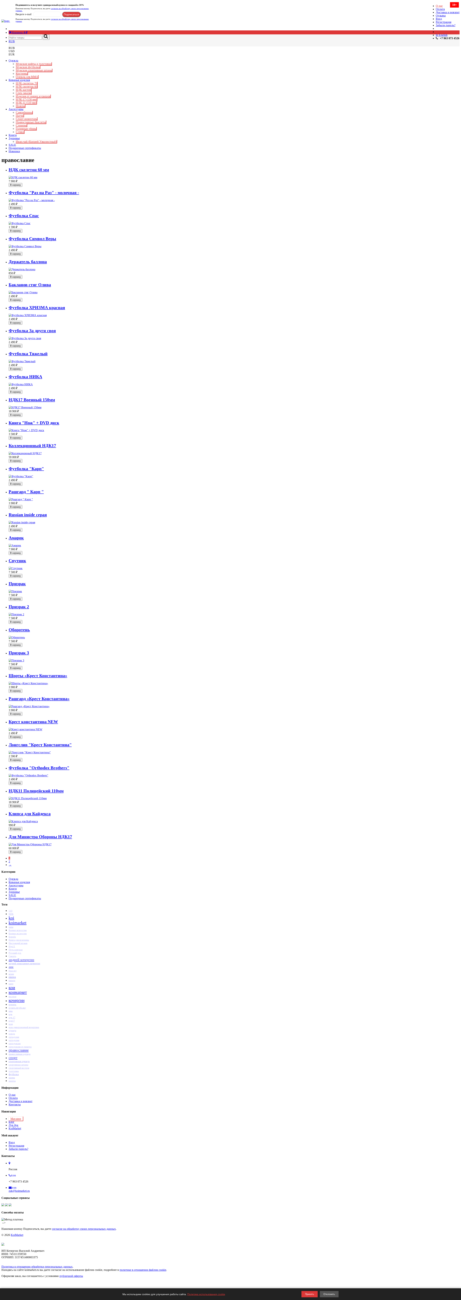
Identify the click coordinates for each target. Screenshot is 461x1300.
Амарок (16, 537)
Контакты (15, 1104)
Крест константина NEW (33, 721)
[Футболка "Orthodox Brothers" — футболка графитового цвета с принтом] (28, 775)
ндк (10, 1014)
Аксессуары (16, 109)
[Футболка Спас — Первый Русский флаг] (19, 223)
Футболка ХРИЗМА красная (37, 307)
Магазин (15, 1118)
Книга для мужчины (19, 940)
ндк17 (12, 1020)
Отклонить (329, 1294)
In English (441, 35)
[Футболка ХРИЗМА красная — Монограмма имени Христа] (28, 315)
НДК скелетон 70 (26, 83)
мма (11, 1011)
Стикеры (21, 125)
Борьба (12, 937)
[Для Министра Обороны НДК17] (30, 844)
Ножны (20, 105)
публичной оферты (71, 1276)
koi (11, 918)
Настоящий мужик (18, 943)
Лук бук (13, 1125)
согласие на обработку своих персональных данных (84, 1228)
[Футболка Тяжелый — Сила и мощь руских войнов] (22, 361)
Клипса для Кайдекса (30, 813)
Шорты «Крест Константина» (38, 675)
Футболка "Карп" (26, 468)
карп (11, 983)
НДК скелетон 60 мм (29, 169)
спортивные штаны (18, 1065)
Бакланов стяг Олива (30, 284)
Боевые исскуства (18, 933)
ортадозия (14, 1037)
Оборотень (19, 629)
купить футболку (17, 1007)
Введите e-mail (23, 14)
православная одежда (19, 1054)
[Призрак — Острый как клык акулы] (15, 591)
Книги (13, 135)
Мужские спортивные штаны (34, 70)
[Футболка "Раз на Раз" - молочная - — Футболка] (32, 200)
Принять (309, 1294)
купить (12, 1004)
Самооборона (24, 112)
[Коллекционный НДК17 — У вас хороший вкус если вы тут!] (25, 453)
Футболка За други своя (32, 330)
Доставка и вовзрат (448, 12)
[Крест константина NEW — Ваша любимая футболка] (25, 729)
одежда (12, 1030)
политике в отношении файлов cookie (143, 1269)
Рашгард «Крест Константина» (39, 698)
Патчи (20, 115)
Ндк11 (12, 946)
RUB (12, 41)
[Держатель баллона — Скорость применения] (22, 269)
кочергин (16, 1000)
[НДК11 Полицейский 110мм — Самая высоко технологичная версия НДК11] (28, 798)
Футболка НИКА (25, 376)
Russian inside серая (28, 514)
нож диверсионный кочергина (24, 1027)
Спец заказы (23, 92)
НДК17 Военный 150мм (32, 399)
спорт (13, 1058)
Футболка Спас (24, 215)
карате (12, 980)
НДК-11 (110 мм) (26, 102)
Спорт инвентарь (26, 118)
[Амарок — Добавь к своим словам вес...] (15, 545)
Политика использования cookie (206, 1294)
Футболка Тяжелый (28, 353)
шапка (12, 1077)
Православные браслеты (31, 122)
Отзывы (441, 15)
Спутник (17, 560)
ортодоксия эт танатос (20, 1046)
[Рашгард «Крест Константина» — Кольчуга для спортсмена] (29, 706)
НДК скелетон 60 (26, 86)
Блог (11, 1121)
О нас (439, 5)
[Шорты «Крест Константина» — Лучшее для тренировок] (28, 683)
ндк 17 (12, 1017)
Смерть (12, 956)
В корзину (15, 185)
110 (10, 911)
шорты (12, 1081)
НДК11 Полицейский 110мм (36, 790)
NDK (11, 914)
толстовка (14, 1071)
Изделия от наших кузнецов (33, 96)
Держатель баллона (28, 261)
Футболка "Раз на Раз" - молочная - (44, 192)
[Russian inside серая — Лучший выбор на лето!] (22, 522)
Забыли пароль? (445, 25)
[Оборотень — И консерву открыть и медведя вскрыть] (17, 637)
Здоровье (14, 138)
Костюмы (22, 73)
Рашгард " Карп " (26, 491)
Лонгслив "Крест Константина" (40, 744)
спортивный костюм (19, 1068)
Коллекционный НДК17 (32, 445)
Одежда (13, 60)
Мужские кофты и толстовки (34, 63)
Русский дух (15, 953)
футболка (14, 1074)
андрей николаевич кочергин (24, 963)
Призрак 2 (19, 606)
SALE (12, 144)
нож (11, 1024)
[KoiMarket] (5, 20)
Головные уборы (26, 128)
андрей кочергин (21, 960)
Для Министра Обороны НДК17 (40, 836)
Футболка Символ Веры (32, 238)
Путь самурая (16, 949)
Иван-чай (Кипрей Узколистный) (36, 141)
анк (11, 967)
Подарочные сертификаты (25, 148)
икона (12, 977)
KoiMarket (15, 1128)
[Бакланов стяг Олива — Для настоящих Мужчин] (23, 292)
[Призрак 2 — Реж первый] (16, 614)
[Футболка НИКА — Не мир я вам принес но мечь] (21, 384)
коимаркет (18, 992)
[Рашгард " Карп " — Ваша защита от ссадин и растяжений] (21, 499)
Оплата (440, 9)
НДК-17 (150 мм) (26, 99)
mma (11, 927)
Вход (439, 18)
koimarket (17, 922)
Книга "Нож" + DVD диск (34, 422)
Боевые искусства (18, 930)
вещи (11, 974)
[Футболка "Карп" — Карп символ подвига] (21, 476)
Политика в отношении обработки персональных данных (37, 1266)
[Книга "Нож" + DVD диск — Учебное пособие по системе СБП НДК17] (26, 430)
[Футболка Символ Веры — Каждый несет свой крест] (25, 246)
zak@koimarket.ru (19, 1190)
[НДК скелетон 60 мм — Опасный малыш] (23, 177)
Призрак (17, 583)
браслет (13, 970)
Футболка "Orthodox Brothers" (39, 767)
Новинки (14, 151)
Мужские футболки (28, 67)
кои (12, 987)
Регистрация (443, 22)
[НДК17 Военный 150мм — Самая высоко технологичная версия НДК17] (25, 407)
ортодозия (14, 1040)
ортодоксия (15, 1043)
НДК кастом (23, 89)
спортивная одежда (19, 1061)
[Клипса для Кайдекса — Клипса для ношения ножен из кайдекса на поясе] (23, 821)
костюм (12, 996)
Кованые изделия (19, 80)
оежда (12, 1033)
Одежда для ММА (27, 76)
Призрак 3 (19, 652)
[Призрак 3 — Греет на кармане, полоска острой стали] (16, 660)
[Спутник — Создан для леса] (16, 568)
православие (19, 1050)
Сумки (20, 131)
